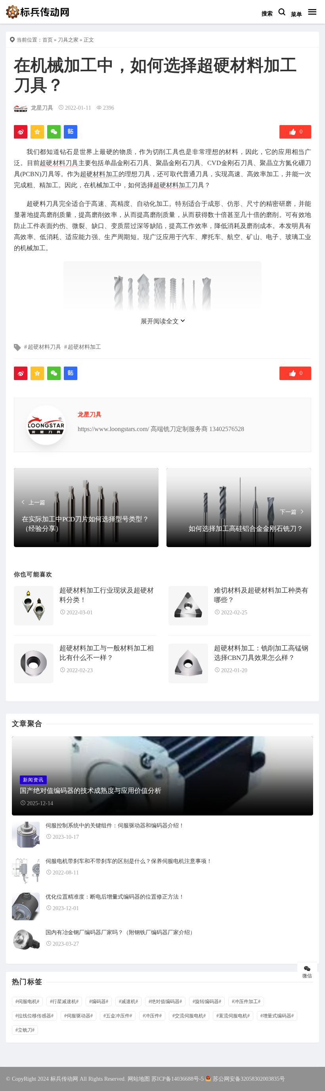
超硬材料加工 (99, 174)
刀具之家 (68, 40)
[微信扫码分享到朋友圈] (54, 132)
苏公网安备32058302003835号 (249, 1079)
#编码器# (98, 1001)
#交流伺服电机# (189, 1016)
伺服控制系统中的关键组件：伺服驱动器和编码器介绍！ (115, 826)
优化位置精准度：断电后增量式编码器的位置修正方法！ (115, 897)
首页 (47, 40)
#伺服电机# (27, 1001)
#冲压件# (152, 1016)
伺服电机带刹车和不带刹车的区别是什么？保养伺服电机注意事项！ (129, 861)
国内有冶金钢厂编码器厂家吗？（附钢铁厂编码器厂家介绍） (120, 932)
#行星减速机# (64, 1001)
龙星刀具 (42, 108)
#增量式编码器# (277, 1016)
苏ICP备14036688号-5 (177, 1079)
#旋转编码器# (207, 1001)
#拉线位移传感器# (34, 1016)
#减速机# (128, 1001)
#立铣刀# (24, 1030)
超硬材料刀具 (59, 163)
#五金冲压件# (117, 1016)
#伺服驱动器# (78, 1016)
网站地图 (139, 1079)
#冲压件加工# (246, 1001)
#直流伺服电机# (233, 1016)
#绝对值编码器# (165, 1001)
